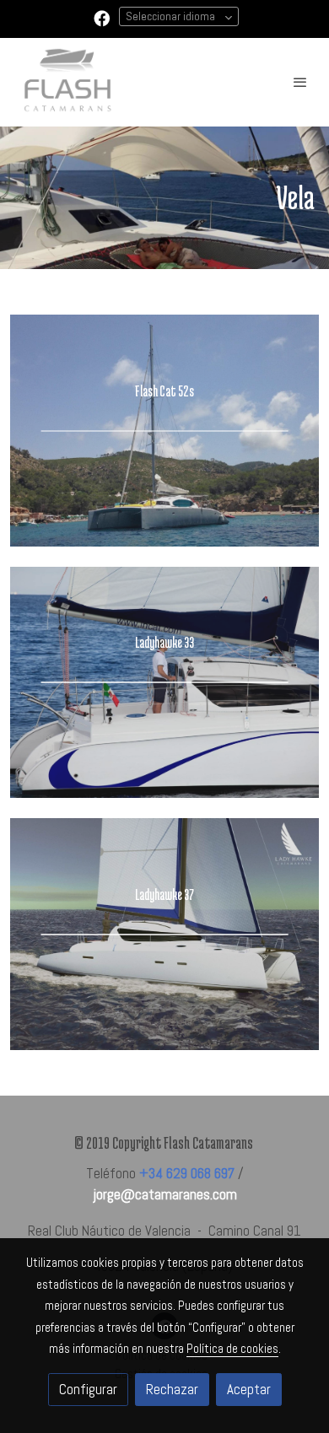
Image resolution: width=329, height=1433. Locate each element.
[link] (67, 82)
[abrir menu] (300, 81)
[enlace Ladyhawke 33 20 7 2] (164, 680)
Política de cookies (232, 1348)
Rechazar (172, 1389)
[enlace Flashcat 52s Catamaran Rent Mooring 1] (164, 429)
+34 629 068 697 (187, 1173)
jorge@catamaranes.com (165, 1194)
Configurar (88, 1389)
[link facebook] (102, 17)
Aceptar (249, 1389)
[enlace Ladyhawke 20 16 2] (164, 933)
